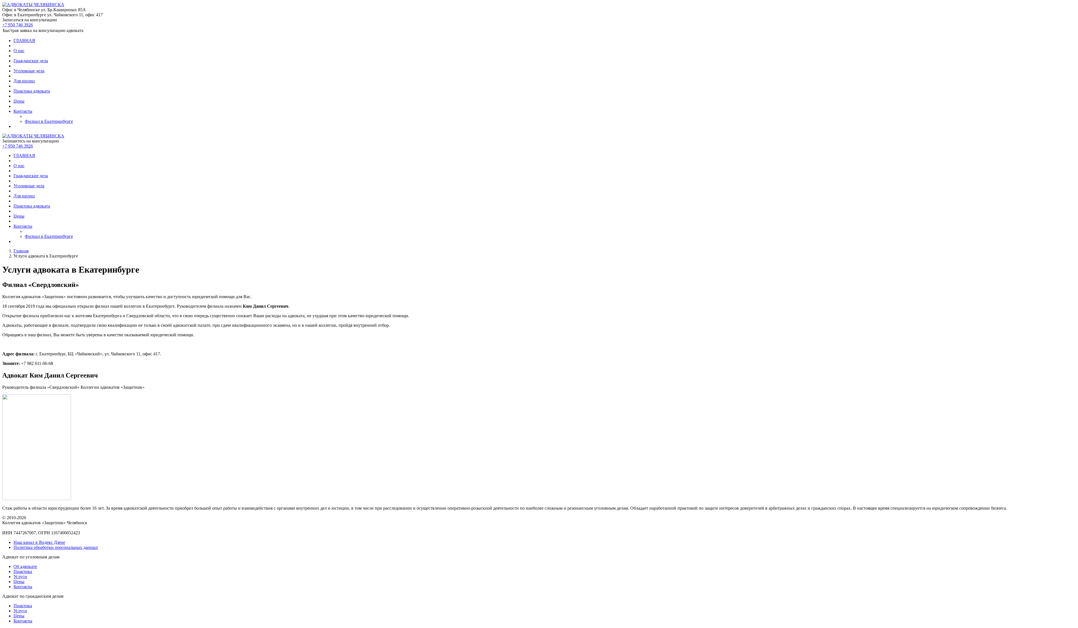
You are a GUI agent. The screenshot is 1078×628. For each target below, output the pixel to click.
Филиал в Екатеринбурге (49, 121)
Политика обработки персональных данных (55, 547)
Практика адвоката (31, 91)
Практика (22, 571)
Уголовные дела (28, 70)
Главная (21, 251)
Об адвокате (25, 566)
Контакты (22, 111)
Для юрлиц (24, 81)
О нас (18, 50)
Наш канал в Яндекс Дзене (39, 542)
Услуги (20, 576)
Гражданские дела (30, 60)
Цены (18, 101)
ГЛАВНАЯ (24, 40)
